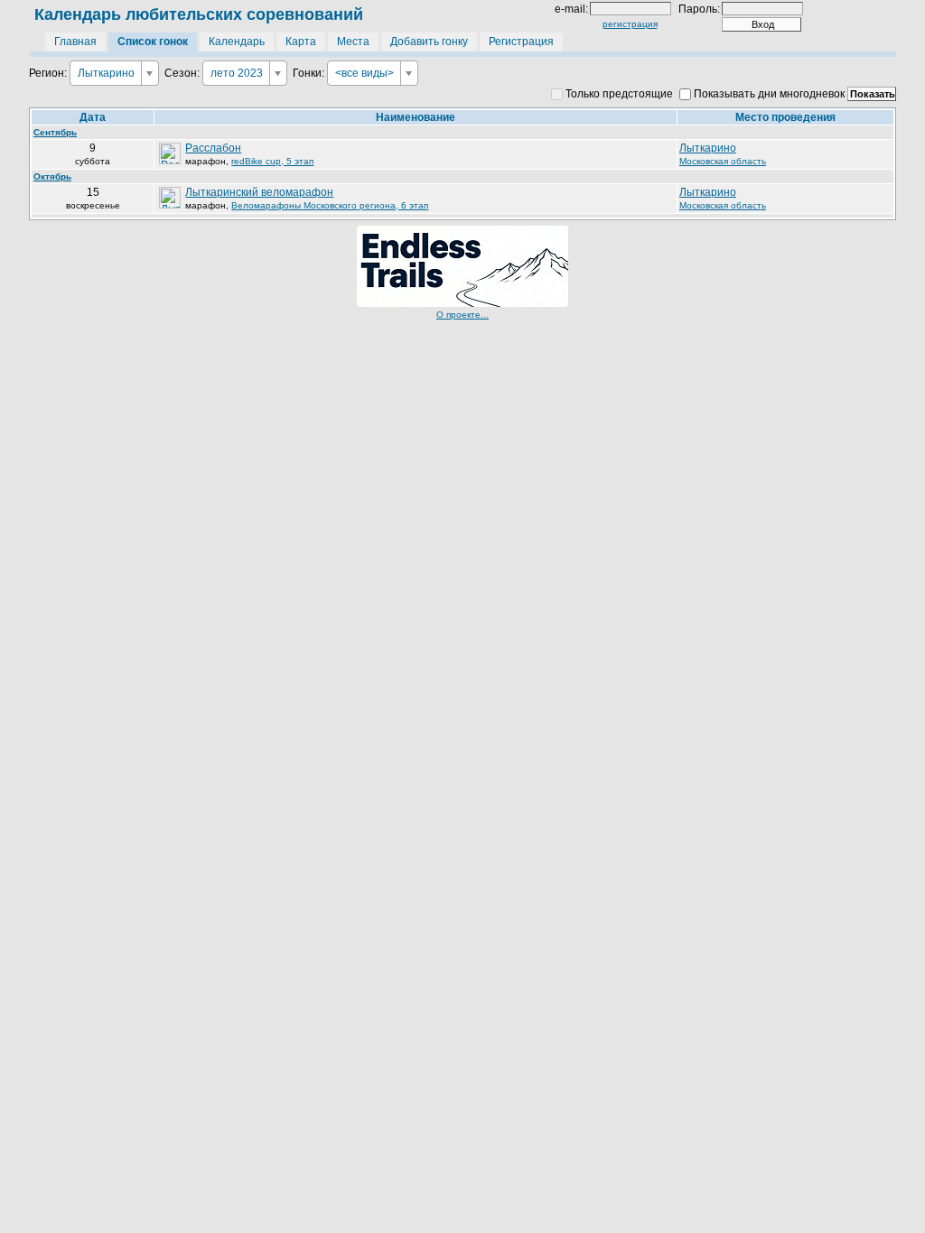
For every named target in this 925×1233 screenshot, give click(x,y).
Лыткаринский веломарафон (259, 192)
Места (353, 41)
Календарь (237, 41)
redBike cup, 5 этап (272, 161)
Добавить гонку (429, 41)
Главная (75, 41)
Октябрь (52, 176)
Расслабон (213, 148)
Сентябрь (55, 132)
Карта (300, 41)
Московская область (722, 161)
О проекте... (462, 315)
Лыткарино (707, 148)
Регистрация (521, 41)
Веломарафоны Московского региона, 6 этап (329, 205)
